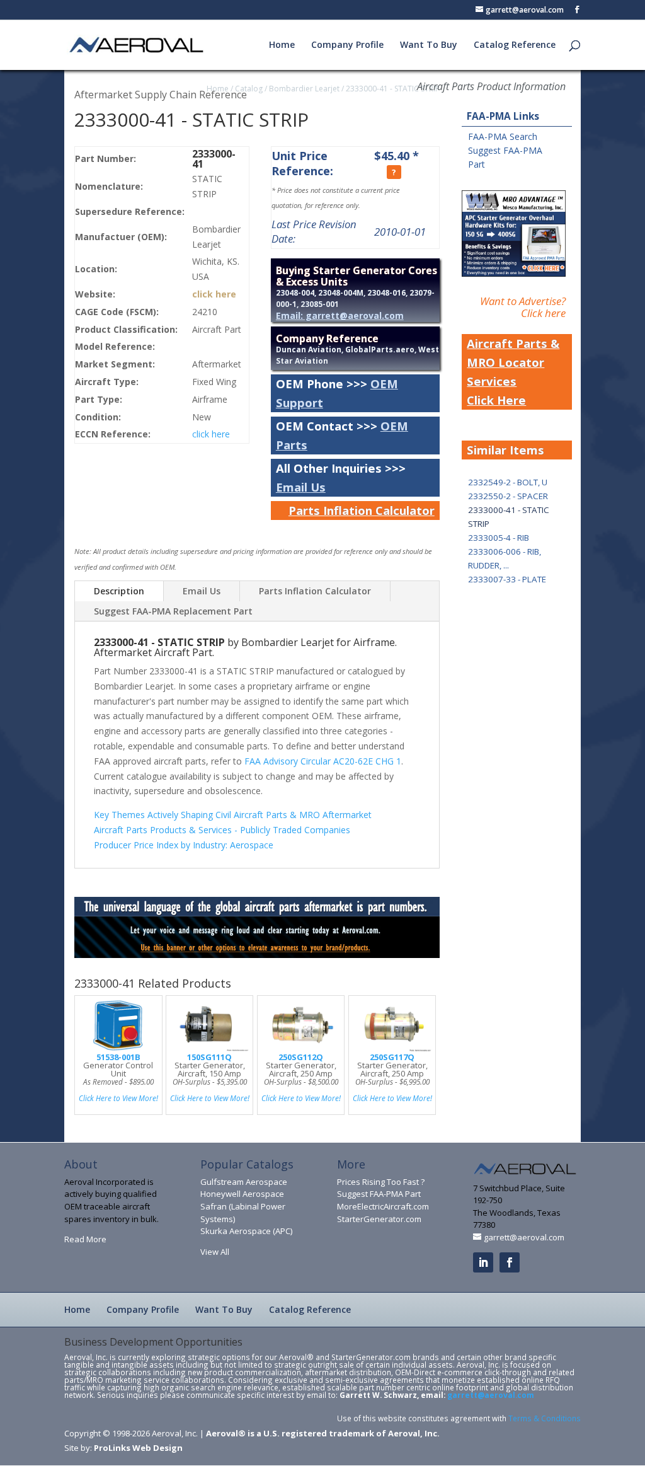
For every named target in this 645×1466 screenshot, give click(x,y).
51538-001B (118, 1057)
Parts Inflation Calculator (361, 510)
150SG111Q (209, 1057)
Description (119, 591)
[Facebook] (509, 1262)
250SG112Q (300, 1057)
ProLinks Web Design (138, 1447)
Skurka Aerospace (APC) (246, 1231)
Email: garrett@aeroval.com (340, 315)
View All (214, 1251)
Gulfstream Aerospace (243, 1181)
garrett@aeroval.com (490, 1395)
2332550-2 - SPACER (508, 496)
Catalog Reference (515, 45)
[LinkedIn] (483, 1262)
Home (282, 45)
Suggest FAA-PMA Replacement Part (173, 611)
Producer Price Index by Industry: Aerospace (183, 845)
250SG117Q (392, 1057)
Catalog (249, 88)
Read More (85, 1239)
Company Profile (347, 45)
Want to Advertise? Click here (523, 307)
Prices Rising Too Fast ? (381, 1181)
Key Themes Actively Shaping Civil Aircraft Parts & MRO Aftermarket (233, 815)
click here (214, 294)
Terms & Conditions (544, 1418)
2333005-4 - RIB (498, 537)
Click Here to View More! (118, 1098)
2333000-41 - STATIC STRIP (393, 88)
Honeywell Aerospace (242, 1193)
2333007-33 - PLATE (507, 579)
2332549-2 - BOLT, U (507, 482)
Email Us (301, 487)
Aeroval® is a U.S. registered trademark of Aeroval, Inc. (323, 1433)
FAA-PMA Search (502, 136)
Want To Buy (428, 45)
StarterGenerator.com (379, 1219)
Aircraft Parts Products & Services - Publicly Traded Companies (222, 830)
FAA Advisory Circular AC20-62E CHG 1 (322, 761)
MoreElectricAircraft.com (383, 1206)
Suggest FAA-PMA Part (379, 1193)
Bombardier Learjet (304, 88)
